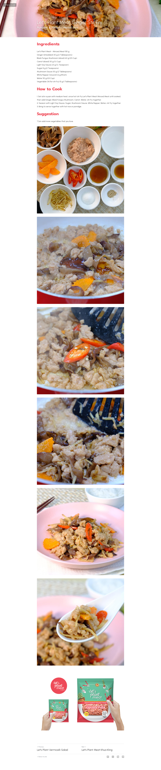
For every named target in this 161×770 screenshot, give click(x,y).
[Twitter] (113, 757)
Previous (41, 747)
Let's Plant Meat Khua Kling (97, 749)
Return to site (10, 5)
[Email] (123, 757)
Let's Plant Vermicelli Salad (52, 749)
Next (83, 747)
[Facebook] (108, 757)
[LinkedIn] (118, 757)
